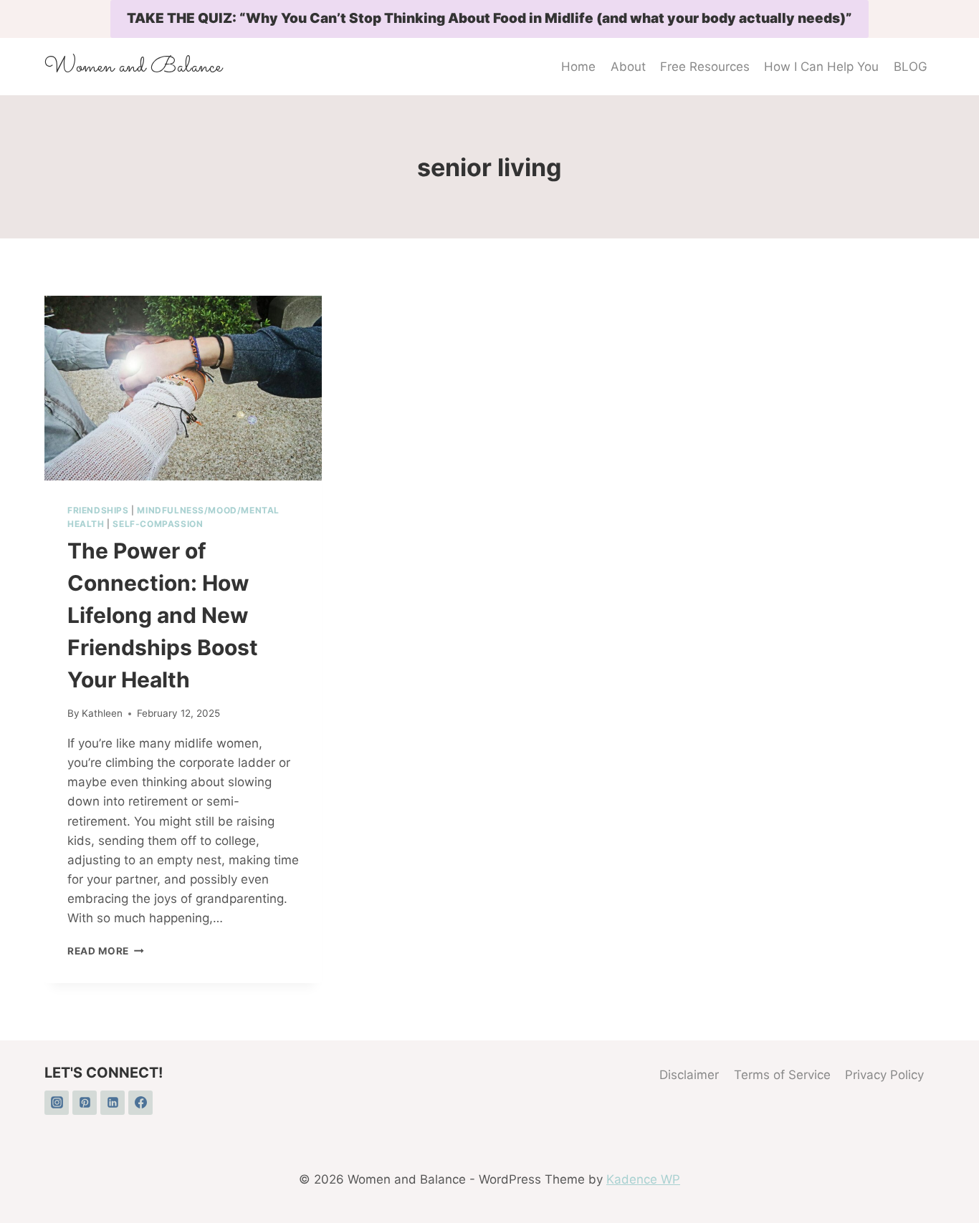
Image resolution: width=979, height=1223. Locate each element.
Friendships (98, 510)
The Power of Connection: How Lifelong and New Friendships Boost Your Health (162, 615)
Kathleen (102, 713)
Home (578, 66)
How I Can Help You (821, 66)
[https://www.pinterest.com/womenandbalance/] (84, 1103)
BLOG (910, 66)
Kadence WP (643, 1179)
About (628, 66)
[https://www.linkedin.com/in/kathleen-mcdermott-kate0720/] (112, 1103)
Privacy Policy (884, 1075)
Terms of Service (782, 1075)
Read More (105, 951)
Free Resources (705, 66)
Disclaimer (689, 1075)
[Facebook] (140, 1103)
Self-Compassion (158, 523)
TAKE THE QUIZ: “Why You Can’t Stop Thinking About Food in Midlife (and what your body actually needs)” (489, 18)
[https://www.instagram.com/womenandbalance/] (56, 1103)
